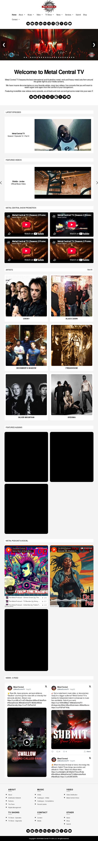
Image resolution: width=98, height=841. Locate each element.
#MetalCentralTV (25, 702)
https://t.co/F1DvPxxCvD (27, 705)
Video (39, 14)
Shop (85, 14)
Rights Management (14, 807)
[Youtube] (70, 23)
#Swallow (28, 700)
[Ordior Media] (53, 23)
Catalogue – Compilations (45, 801)
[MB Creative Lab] (45, 23)
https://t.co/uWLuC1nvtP (16, 700)
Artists (39, 795)
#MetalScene (84, 705)
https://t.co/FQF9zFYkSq (60, 707)
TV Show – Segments (15, 821)
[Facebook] (36, 23)
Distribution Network (14, 798)
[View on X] (46, 686)
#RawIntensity (12, 705)
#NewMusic (55, 776)
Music (30, 14)
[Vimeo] (66, 23)
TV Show (48, 14)
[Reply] (52, 751)
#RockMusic (55, 774)
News (58, 14)
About (21, 14)
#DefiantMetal (37, 702)
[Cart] (28, 23)
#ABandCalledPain (39, 700)
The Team (11, 804)
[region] (49, 135)
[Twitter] (61, 23)
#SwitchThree (74, 772)
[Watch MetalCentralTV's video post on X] (26, 742)
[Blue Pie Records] (32, 23)
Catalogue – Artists (43, 798)
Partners (11, 801)
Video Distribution (71, 795)
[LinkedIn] (40, 23)
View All (89, 270)
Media (39, 821)
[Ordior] (49, 23)
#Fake (81, 772)
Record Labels (41, 804)
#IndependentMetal (58, 705)
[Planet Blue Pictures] (57, 23)
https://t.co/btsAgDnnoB (59, 772)
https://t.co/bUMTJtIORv (69, 776)
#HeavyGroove (12, 702)
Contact (14, 19)
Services (68, 14)
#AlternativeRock (80, 774)
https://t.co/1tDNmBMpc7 (60, 702)
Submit (78, 14)
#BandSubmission (72, 705)
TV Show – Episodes (14, 818)
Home (14, 14)
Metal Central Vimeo (72, 798)
